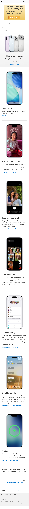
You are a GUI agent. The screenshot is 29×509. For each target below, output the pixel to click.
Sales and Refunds (17, 503)
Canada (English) (4, 499)
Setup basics (5, 115)
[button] (20, 1)
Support (6, 494)
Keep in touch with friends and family (12, 287)
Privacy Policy (3, 503)
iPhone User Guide (7, 24)
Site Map (23, 503)
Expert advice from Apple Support (11, 460)
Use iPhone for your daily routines (11, 405)
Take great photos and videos (10, 229)
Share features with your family (10, 347)
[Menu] (27, 1)
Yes (11, 17)
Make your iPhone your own (9, 172)
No (17, 17)
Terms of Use (10, 503)
